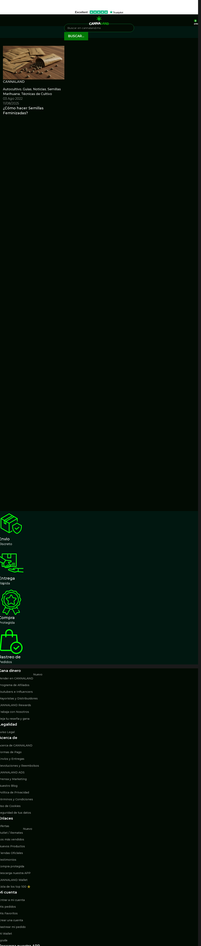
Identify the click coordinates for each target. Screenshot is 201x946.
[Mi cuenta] (189, 20)
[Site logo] (99, 20)
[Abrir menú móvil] (4, 20)
